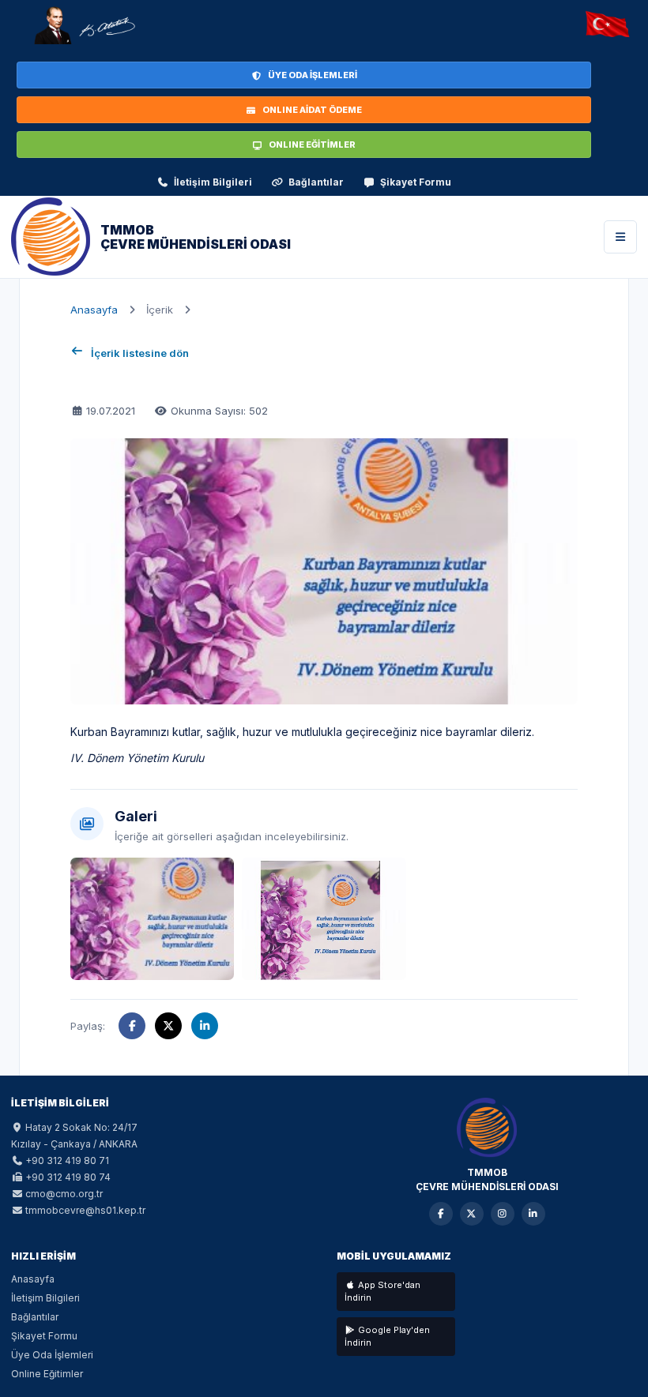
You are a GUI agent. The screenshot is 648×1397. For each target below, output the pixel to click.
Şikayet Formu (415, 182)
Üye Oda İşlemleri (52, 1355)
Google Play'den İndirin (387, 1336)
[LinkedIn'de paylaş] (204, 1025)
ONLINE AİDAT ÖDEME (312, 109)
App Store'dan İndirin (382, 1291)
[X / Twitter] (472, 1214)
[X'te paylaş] (168, 1025)
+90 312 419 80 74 (68, 1177)
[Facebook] (441, 1214)
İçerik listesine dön (140, 353)
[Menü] (620, 236)
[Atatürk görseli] (84, 25)
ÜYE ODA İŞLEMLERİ (312, 75)
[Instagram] (502, 1214)
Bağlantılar (316, 182)
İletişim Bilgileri (213, 182)
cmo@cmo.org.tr (64, 1194)
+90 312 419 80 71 (67, 1160)
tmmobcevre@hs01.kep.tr (85, 1210)
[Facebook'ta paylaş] (132, 1025)
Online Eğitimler (47, 1374)
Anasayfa (94, 309)
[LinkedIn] (533, 1214)
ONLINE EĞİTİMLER (312, 144)
